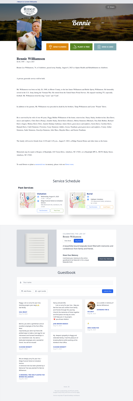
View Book (67, 241)
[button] (27, 198)
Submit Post (107, 291)
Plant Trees (57, 210)
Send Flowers (106, 207)
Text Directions (43, 210)
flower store (69, 164)
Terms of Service (71, 392)
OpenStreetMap (68, 395)
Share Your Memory (106, 259)
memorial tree (40, 164)
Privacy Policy (61, 392)
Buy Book (78, 241)
